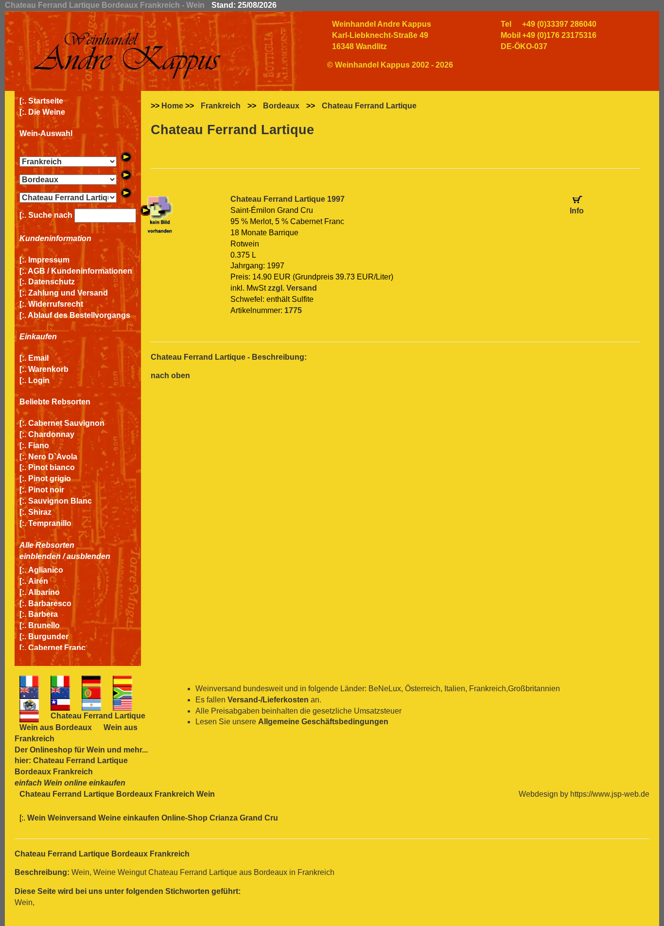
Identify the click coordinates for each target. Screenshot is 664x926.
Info (577, 211)
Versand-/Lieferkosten (268, 700)
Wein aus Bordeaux (55, 727)
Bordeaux (281, 106)
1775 (293, 310)
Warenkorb (48, 369)
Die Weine (46, 112)
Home (172, 106)
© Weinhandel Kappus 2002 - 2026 (390, 65)
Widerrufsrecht (55, 304)
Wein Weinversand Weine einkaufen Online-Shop (118, 818)
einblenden (40, 556)
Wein (96, 750)
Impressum (49, 260)
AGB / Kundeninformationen (80, 271)
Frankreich (221, 106)
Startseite (45, 101)
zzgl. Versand (292, 288)
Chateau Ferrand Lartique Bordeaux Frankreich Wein (117, 794)
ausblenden (88, 556)
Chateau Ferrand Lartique (369, 106)
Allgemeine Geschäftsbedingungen (323, 721)
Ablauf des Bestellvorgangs (79, 315)
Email (38, 358)
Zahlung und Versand (68, 293)
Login (39, 380)
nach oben (170, 375)
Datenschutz (51, 282)
